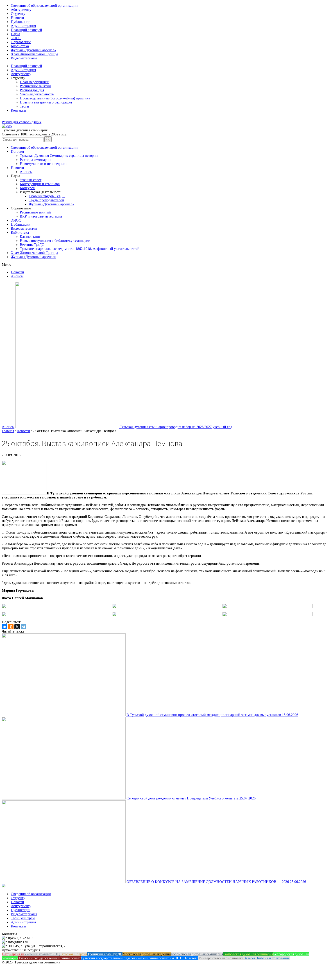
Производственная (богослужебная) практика (55, 98)
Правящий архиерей (26, 30)
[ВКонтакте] (4, 626)
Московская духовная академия (146, 954)
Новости (17, 18)
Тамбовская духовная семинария (248, 954)
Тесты (24, 106)
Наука (15, 34)
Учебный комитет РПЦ (42, 954)
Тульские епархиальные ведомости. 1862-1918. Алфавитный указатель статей (79, 249)
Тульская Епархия (73, 954)
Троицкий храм (23, 918)
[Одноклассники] (11, 626)
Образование (21, 42)
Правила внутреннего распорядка (46, 102)
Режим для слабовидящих (21, 122)
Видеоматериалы (24, 58)
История (17, 151)
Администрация (23, 26)
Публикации (20, 22)
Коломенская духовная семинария (197, 954)
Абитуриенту (21, 9)
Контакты (18, 110)
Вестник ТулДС (32, 245)
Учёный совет (30, 180)
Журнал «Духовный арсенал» (33, 50)
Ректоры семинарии (35, 160)
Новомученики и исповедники (44, 164)
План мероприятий (34, 82)
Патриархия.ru (13, 954)
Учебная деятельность (37, 94)
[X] (17, 626)
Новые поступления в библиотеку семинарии (55, 240)
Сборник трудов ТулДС (47, 196)
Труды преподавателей (46, 200)
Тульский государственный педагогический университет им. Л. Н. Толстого (139, 958)
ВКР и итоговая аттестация (41, 216)
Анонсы (26, 172)
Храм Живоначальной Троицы (34, 54)
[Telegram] (23, 626)
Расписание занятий (35, 86)
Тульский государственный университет (49, 958)
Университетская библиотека (220, 958)
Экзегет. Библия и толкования (266, 958)
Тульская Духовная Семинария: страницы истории (59, 155)
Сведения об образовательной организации (44, 5)
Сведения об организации (31, 894)
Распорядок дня (32, 90)
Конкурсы (27, 188)
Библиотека (20, 46)
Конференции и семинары (40, 184)
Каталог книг (30, 236)
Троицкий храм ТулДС (104, 954)
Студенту (18, 14)
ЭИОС (16, 38)
